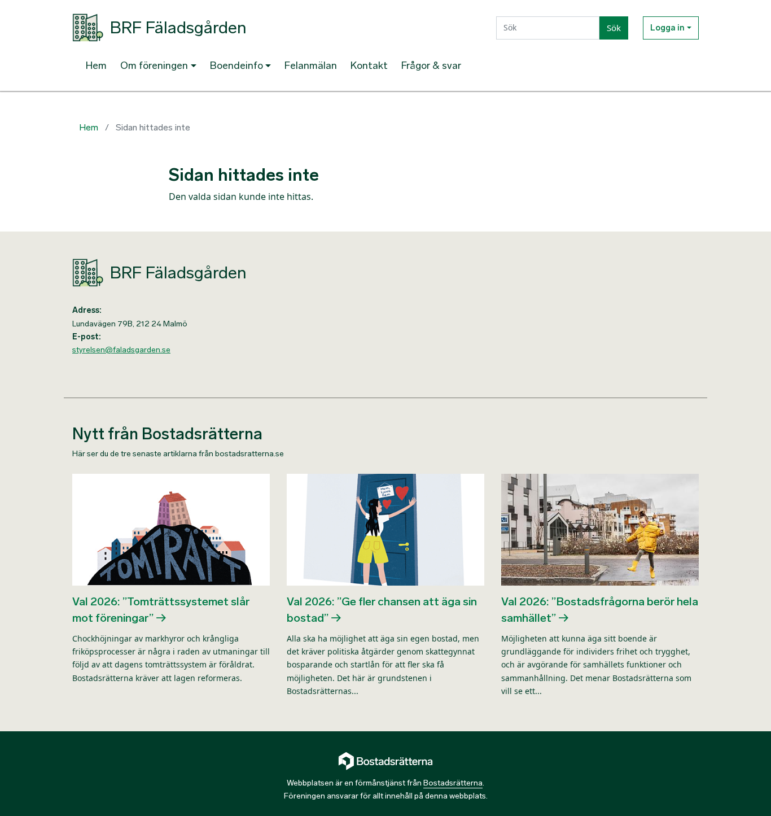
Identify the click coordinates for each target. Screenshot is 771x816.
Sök (614, 27)
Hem (96, 65)
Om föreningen (154, 65)
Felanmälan (310, 65)
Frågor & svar (431, 65)
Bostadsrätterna (453, 783)
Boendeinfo (236, 65)
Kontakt (369, 65)
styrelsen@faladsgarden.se (121, 350)
